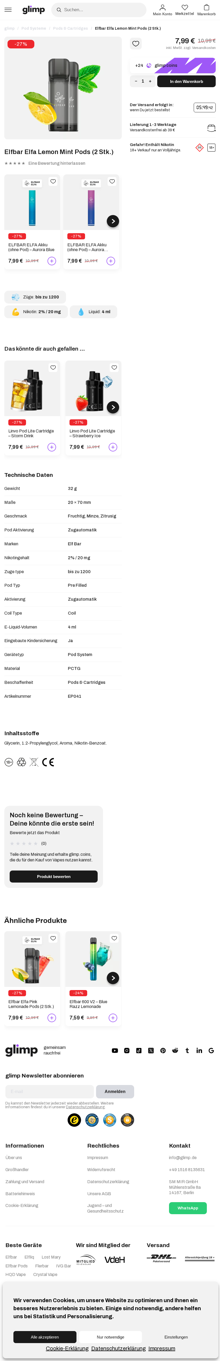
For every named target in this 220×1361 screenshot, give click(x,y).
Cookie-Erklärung (67, 1348)
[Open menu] (8, 10)
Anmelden (115, 1091)
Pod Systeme (33, 28)
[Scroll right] (113, 221)
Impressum (161, 1348)
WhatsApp (188, 1208)
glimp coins (166, 65)
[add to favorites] (53, 181)
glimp (9, 28)
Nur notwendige (110, 1337)
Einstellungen (176, 1337)
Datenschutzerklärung (118, 1348)
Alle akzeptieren (45, 1337)
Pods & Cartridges (70, 28)
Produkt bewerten (54, 876)
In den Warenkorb (186, 81)
